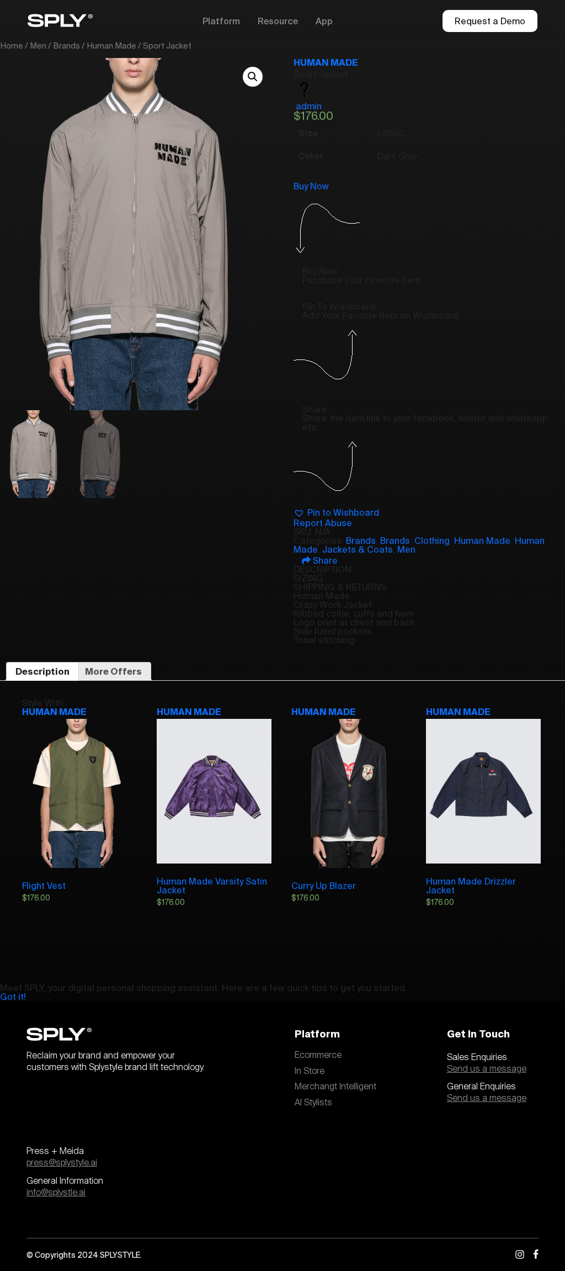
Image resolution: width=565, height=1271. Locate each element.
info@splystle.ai (56, 1192)
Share (324, 560)
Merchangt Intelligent (335, 1086)
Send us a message (486, 1068)
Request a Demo (490, 21)
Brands (66, 45)
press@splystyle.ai (61, 1162)
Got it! (13, 997)
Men (38, 45)
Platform (221, 21)
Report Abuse (323, 523)
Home (11, 45)
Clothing (432, 541)
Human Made (111, 45)
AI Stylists (313, 1102)
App (324, 21)
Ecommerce (318, 1055)
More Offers (113, 671)
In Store (309, 1071)
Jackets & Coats (357, 549)
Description (42, 671)
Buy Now (311, 186)
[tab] (42, 671)
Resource (278, 21)
